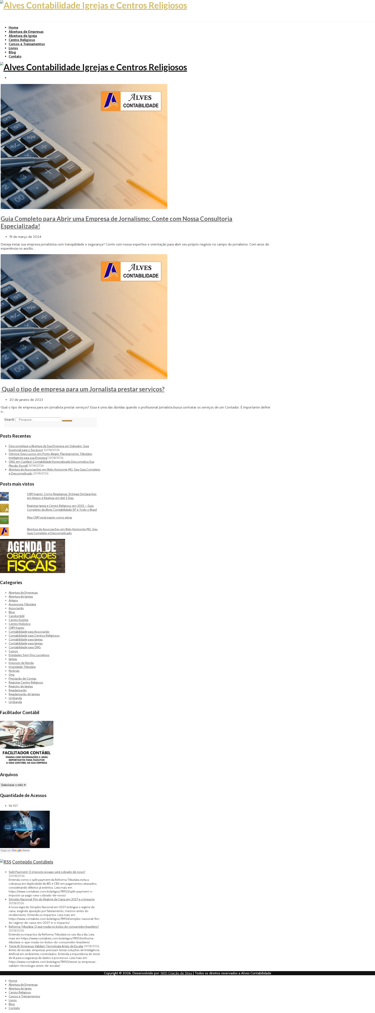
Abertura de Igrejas (21, 596)
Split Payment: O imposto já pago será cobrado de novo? (47, 872)
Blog (12, 52)
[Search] (67, 420)
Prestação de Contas (22, 678)
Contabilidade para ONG (25, 647)
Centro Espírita (18, 620)
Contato (15, 56)
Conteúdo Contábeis (32, 861)
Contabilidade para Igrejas (26, 639)
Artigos (13, 600)
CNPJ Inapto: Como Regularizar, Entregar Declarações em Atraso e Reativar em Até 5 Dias (62, 496)
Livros (13, 48)
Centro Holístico (20, 624)
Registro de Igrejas (21, 686)
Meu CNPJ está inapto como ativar (49, 517)
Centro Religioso (22, 40)
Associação (16, 608)
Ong (11, 675)
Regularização (18, 690)
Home (13, 27)
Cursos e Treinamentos (27, 44)
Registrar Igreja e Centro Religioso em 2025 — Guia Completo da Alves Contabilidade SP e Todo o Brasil (62, 508)
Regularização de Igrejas (24, 694)
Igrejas (13, 659)
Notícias (14, 671)
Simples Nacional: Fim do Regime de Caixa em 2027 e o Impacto (52, 899)
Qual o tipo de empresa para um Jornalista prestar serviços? (82, 389)
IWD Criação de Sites (176, 973)
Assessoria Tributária (22, 604)
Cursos (13, 651)
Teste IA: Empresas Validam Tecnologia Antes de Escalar (46, 946)
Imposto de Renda (21, 663)
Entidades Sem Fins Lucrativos (29, 655)
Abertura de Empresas (26, 32)
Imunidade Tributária (22, 667)
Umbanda (15, 698)
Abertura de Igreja (23, 36)
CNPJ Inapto (16, 628)
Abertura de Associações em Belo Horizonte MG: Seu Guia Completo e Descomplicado (62, 531)
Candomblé (17, 616)
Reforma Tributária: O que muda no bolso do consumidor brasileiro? (54, 927)
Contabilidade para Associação (29, 632)
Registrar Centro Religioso (26, 682)
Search (9, 419)
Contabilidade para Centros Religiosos (34, 635)
